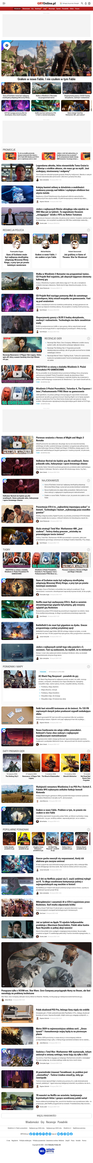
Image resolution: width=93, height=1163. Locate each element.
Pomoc (84, 1140)
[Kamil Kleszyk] (64, 91)
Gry (32, 9)
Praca (72, 1140)
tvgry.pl (46, 549)
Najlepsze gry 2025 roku (54, 1128)
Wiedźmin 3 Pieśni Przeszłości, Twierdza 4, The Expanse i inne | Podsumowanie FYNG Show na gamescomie (46, 396)
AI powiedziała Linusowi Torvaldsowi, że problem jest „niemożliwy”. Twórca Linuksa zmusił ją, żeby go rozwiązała (46, 1079)
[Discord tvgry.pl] (68, 1134)
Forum (77, 9)
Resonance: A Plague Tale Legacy (31, 766)
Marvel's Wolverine (70, 765)
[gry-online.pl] (46, 3)
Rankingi (38, 9)
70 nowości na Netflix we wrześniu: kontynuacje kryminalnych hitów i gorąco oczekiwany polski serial (46, 1101)
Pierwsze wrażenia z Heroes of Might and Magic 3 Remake (46, 445)
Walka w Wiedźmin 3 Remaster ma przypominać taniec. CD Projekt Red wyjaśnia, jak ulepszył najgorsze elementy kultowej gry (46, 90)
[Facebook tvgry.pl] (71, 1134)
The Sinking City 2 (12, 765)
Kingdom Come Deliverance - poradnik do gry (38, 841)
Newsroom (26, 9)
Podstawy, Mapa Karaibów (50, 693)
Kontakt (78, 1140)
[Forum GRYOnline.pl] (49, 1134)
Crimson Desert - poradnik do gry (81, 841)
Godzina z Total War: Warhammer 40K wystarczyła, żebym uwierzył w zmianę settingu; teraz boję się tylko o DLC (46, 1057)
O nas (8, 1140)
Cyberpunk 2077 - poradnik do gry (23, 841)
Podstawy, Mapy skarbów (50, 687)
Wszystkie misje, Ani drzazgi (50, 696)
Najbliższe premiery (79, 1128)
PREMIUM (17, 9)
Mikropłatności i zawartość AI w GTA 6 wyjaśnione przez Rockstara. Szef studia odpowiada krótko (46, 907)
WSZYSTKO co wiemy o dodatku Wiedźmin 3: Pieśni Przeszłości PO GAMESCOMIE (46, 374)
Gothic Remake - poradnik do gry (9, 841)
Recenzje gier (67, 338)
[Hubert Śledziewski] (34, 91)
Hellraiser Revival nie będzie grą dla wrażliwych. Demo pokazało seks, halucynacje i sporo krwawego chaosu (46, 466)
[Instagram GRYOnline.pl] (34, 1134)
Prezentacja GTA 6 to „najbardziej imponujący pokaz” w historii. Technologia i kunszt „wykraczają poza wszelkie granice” (46, 514)
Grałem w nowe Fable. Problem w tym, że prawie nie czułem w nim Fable (46, 60)
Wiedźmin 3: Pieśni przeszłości (17, 1128)
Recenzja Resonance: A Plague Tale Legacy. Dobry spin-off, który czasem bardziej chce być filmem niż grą (22, 349)
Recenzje (52, 9)
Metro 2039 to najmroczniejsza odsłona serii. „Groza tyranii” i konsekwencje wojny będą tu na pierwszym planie (46, 1036)
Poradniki (65, 9)
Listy (44, 9)
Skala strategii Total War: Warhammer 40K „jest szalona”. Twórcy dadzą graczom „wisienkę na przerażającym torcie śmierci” (75, 108)
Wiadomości (32, 1122)
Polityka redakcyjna (25, 1140)
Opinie (58, 9)
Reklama (61, 1140)
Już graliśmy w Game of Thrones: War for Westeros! (75, 250)
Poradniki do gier (46, 666)
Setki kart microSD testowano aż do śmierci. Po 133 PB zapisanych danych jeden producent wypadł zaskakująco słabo (46, 715)
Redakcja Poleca (46, 230)
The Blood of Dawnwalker (51, 765)
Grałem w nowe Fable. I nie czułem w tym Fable (45, 250)
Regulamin (15, 1140)
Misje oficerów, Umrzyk (49, 690)
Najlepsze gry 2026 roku (37, 1128)
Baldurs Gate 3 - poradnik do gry (67, 841)
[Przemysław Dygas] (3, 91)
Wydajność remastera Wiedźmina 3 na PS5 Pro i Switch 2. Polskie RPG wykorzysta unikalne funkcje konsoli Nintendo (46, 794)
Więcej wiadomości (46, 1115)
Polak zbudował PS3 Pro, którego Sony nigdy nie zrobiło (46, 1014)
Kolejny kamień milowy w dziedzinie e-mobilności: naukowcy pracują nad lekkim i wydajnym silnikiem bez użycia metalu (46, 194)
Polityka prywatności (39, 1140)
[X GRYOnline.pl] (37, 1134)
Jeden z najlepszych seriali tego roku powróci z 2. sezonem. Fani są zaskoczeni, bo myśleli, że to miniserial (46, 653)
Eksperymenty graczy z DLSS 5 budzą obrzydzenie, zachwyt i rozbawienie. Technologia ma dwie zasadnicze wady (77, 90)
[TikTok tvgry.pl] (61, 1134)
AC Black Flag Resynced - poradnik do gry (46, 685)
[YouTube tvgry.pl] (58, 1134)
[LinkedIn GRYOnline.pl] (46, 1134)
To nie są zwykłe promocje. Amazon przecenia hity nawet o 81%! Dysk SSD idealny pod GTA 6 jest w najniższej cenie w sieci (21, 156)
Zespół (67, 1140)
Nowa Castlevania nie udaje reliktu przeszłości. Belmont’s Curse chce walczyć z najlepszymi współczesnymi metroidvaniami (46, 737)
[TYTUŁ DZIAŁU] (46, 751)
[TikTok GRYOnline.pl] (40, 1134)
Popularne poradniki (46, 829)
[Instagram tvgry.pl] (64, 1134)
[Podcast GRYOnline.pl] (43, 1134)
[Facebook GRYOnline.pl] (30, 1134)
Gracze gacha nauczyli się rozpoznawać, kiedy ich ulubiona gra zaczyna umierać (46, 864)
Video (72, 9)
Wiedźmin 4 (67, 1128)
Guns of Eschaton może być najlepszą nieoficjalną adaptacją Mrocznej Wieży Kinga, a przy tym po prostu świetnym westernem (16, 90)
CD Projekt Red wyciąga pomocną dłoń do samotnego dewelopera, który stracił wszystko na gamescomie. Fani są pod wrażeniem (15, 108)
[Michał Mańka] (3, 74)
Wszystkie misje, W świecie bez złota (53, 699)
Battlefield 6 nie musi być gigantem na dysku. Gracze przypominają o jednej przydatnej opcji (46, 631)
